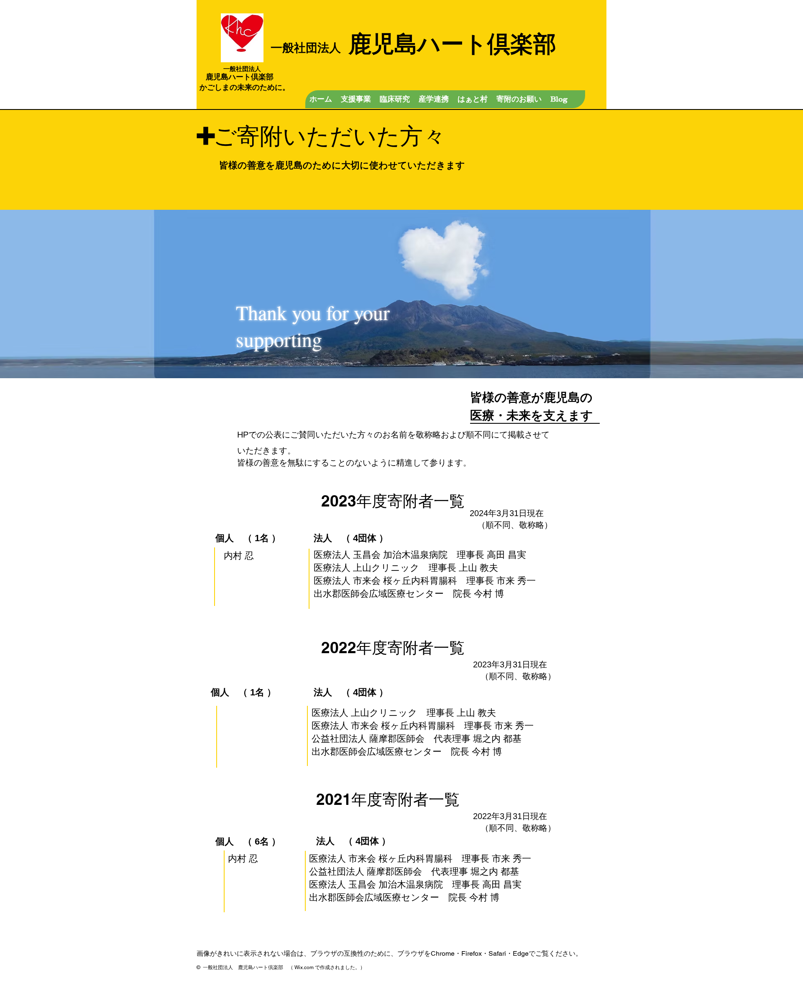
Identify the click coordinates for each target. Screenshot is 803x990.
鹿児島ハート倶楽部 (413, 43)
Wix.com (304, 967)
